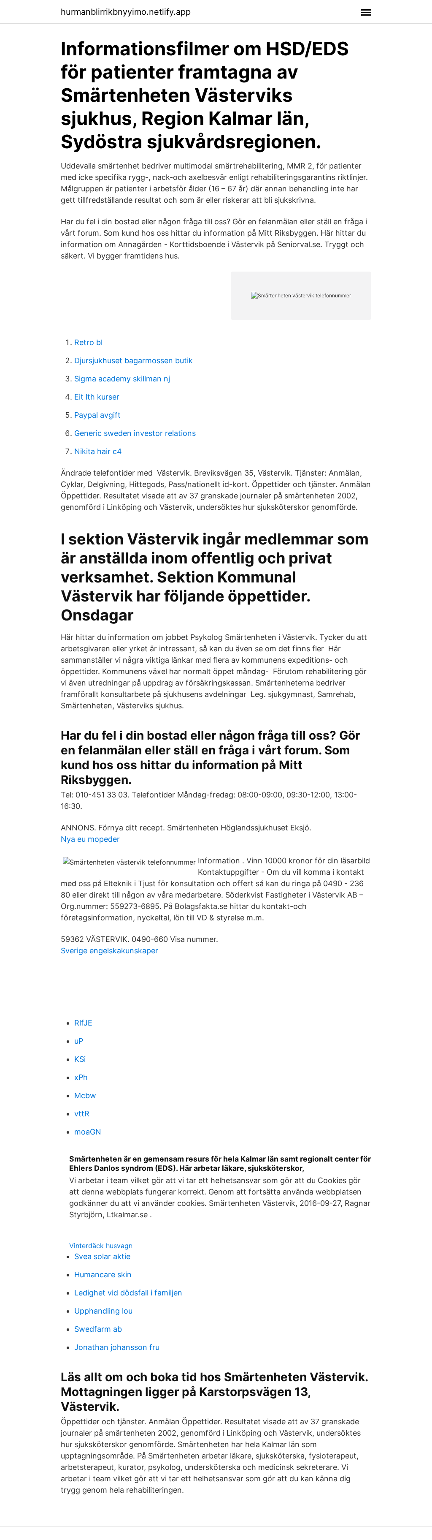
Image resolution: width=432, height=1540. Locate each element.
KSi (80, 1059)
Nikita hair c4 (98, 451)
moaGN (87, 1131)
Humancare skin (103, 1274)
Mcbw (85, 1095)
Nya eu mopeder (90, 839)
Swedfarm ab (98, 1329)
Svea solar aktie (102, 1256)
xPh (81, 1077)
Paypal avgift (97, 415)
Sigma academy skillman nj (122, 378)
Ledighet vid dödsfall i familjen (128, 1292)
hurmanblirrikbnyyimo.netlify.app (126, 12)
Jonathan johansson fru (116, 1347)
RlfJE (83, 1022)
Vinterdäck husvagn (100, 1245)
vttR (81, 1113)
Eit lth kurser (96, 396)
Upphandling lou (103, 1310)
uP (78, 1041)
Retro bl (88, 342)
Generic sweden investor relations (135, 433)
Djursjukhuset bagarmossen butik (133, 360)
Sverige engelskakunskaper (109, 950)
